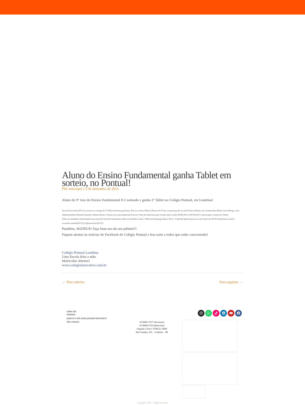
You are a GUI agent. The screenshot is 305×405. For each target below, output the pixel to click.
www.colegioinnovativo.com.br (84, 265)
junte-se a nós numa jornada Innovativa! (87, 318)
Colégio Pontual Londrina (80, 252)
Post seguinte (231, 282)
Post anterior (73, 282)
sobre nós (71, 311)
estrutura (71, 314)
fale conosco (73, 321)
